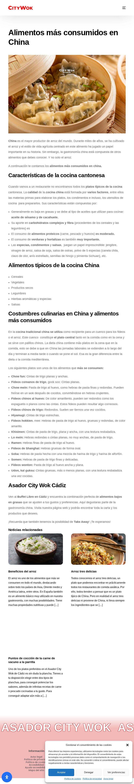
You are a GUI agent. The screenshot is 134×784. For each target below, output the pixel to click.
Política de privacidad (92, 779)
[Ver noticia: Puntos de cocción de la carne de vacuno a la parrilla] (35, 635)
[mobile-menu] (122, 7)
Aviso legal (108, 779)
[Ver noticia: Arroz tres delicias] (98, 549)
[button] (127, 745)
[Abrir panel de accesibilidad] (7, 777)
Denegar (88, 772)
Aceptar (61, 772)
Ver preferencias (116, 772)
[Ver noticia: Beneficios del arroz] (35, 549)
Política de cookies (72, 779)
